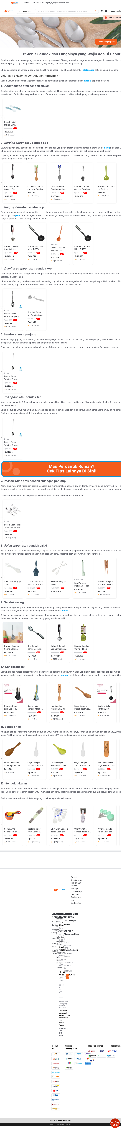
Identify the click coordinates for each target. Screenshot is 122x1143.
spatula (65, 675)
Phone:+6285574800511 (61, 973)
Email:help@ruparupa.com (61, 948)
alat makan (88, 70)
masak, (87, 80)
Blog (58, 926)
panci (18, 215)
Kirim (68, 977)
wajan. (65, 610)
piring (107, 147)
